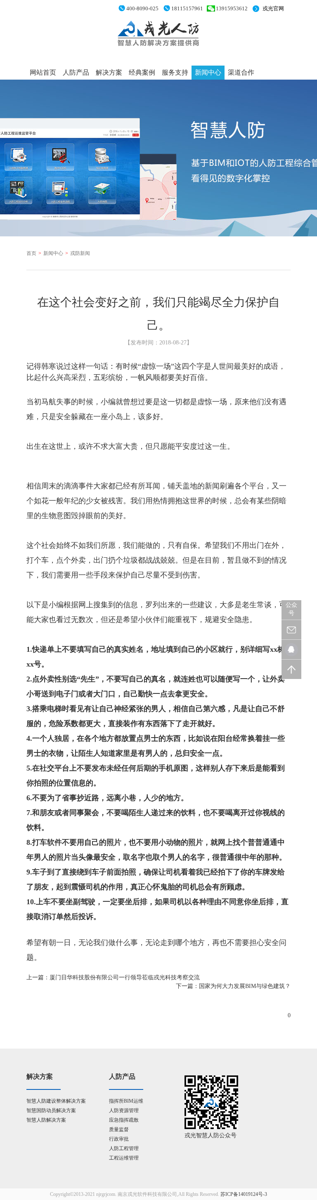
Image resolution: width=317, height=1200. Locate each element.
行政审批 (119, 1139)
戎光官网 (273, 8)
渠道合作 (241, 72)
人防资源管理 (124, 1110)
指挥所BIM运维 (126, 1101)
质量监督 (119, 1129)
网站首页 (43, 72)
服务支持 (175, 72)
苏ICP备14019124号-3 (243, 1194)
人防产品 (76, 72)
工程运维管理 (124, 1158)
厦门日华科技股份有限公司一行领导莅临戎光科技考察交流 (125, 977)
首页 (31, 253)
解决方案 (109, 72)
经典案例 (142, 72)
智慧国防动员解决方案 (51, 1110)
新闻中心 (208, 72)
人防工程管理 (124, 1148)
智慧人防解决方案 (46, 1120)
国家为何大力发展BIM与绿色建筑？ (245, 986)
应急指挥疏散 (124, 1120)
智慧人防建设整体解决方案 (56, 1101)
